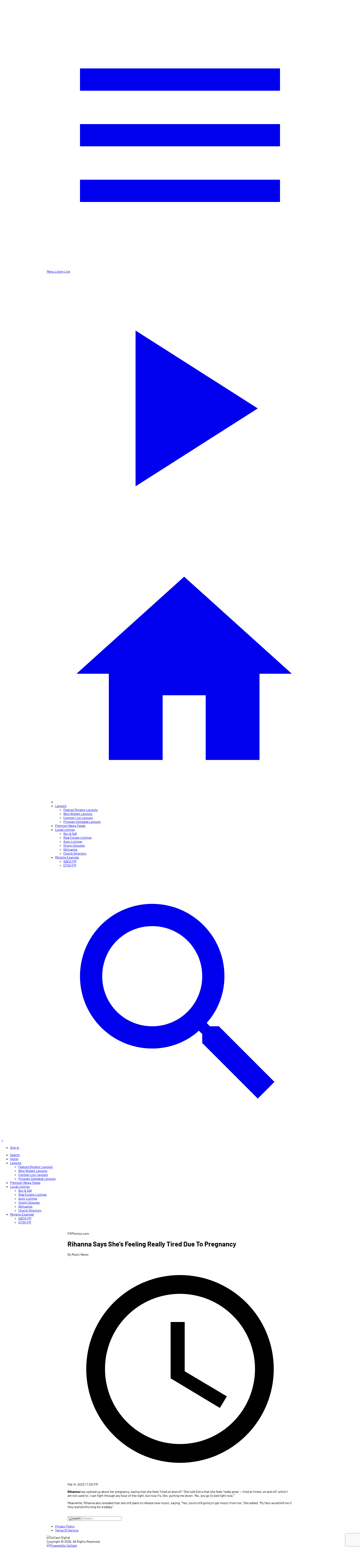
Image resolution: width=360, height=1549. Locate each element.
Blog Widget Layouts (77, 814)
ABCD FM (69, 861)
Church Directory (74, 853)
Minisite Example (67, 857)
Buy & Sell (70, 833)
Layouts (60, 806)
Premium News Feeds (70, 825)
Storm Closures (74, 845)
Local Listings (65, 829)
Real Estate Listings (77, 837)
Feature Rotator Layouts (80, 810)
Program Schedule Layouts (82, 822)
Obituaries (70, 849)
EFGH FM (69, 865)
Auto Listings (72, 841)
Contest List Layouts (78, 818)
